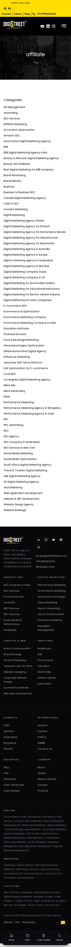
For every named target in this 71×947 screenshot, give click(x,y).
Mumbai (8, 731)
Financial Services (15, 334)
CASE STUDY (11, 203)
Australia (60, 900)
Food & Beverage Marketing (21, 340)
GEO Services (12, 614)
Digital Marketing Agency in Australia (27, 249)
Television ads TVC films (18, 666)
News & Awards (47, 779)
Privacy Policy (28, 922)
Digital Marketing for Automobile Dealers (29, 283)
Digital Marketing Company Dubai (25, 272)
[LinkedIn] (39, 540)
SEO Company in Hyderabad (22, 442)
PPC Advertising (13, 425)
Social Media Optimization (20, 459)
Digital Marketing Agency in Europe (26, 255)
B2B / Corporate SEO (53, 821)
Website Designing (15, 672)
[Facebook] (61, 540)
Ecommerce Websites (15, 842)
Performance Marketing (19, 402)
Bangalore (10, 743)
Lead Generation (33, 829)
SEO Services (11, 591)
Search (59, 940)
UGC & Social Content (51, 614)
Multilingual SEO (12, 825)
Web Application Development (23, 493)
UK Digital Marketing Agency (21, 482)
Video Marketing (47, 602)
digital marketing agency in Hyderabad (28, 260)
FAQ (6, 773)
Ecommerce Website (16, 687)
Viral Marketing (13, 487)
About (41, 767)
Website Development (14, 837)
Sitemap (8, 922)
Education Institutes (16, 328)
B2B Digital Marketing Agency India (25, 152)
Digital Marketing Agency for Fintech (27, 226)
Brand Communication (17, 648)
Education (44, 666)
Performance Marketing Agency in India (29, 413)
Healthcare (44, 648)
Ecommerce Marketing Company (25, 317)
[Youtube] (42, 26)
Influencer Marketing (17, 357)
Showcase (10, 779)
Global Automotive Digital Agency (25, 351)
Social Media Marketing (18, 453)
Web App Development (18, 693)
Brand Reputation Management (35, 846)
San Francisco (52, 905)
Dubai (37, 900)
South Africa (48, 900)
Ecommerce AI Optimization (22, 311)
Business (9, 186)
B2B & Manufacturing (46, 865)
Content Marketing (16, 209)
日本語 (41, 743)
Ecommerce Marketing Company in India (30, 323)
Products (43, 790)
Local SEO (10, 374)
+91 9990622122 (45, 561)
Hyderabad (10, 737)
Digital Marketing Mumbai (47, 892)
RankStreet (10, 630)
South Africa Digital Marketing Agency (28, 465)
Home (11, 940)
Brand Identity (12, 181)
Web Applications (36, 837)
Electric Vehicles (25, 865)
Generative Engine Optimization (24, 345)
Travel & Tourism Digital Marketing (25, 470)
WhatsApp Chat (45, 567)
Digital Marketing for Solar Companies (28, 300)
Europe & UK (45, 749)
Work (27, 940)
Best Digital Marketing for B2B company (29, 169)
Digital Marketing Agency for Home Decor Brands (35, 232)
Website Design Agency (19, 504)
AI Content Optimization (19, 130)
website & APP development (22, 499)
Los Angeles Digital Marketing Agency (27, 379)
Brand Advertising (15, 175)
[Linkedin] (48, 26)
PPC (6, 419)
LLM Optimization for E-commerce (26, 368)
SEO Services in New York (19, 448)
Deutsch (43, 725)
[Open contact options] (63, 923)
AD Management (14, 107)
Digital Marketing (14, 215)
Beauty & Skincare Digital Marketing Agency (31, 158)
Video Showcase (14, 785)
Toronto (28, 900)
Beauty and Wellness (17, 164)
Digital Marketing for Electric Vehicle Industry (32, 294)
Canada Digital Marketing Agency (25, 198)
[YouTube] (53, 540)
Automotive (44, 683)
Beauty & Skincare (50, 869)
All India (8, 749)
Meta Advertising (14, 391)
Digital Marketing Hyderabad (18, 896)
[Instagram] (54, 26)
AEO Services (12, 118)
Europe (49, 896)
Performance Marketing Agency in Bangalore (32, 408)
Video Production (49, 833)
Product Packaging (15, 660)
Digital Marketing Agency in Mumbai (26, 266)
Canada (19, 900)
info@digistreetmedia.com (51, 556)
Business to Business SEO (19, 192)
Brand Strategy (12, 654)
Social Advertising (14, 829)
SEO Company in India (17, 585)
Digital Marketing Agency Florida (24, 220)
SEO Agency (11, 436)
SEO (6, 430)
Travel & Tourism (53, 873)
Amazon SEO (12, 135)
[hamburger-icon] (63, 26)
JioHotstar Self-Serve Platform (23, 362)
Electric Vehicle (47, 677)
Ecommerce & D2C (13, 873)
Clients (42, 773)
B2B (6, 147)
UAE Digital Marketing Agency (22, 476)
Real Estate (44, 672)
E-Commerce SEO (15, 306)
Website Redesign (15, 510)
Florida (40, 905)
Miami (31, 905)
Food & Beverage (26, 877)
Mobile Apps (53, 837)
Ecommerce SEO (14, 596)
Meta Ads (9, 385)
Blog (6, 767)
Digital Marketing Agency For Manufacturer (31, 237)
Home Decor (45, 660)
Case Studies (11, 790)
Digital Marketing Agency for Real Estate (29, 243)
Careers (43, 785)
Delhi (7, 725)
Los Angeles (20, 905)
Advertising (11, 113)
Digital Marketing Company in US (24, 277)
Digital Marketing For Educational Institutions (32, 289)
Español (42, 731)
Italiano (42, 737)
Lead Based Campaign (51, 596)
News (7, 396)
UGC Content (33, 833)
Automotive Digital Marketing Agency (27, 141)
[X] (39, 547)
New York (8, 905)
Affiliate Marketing (15, 124)
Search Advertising (49, 608)
